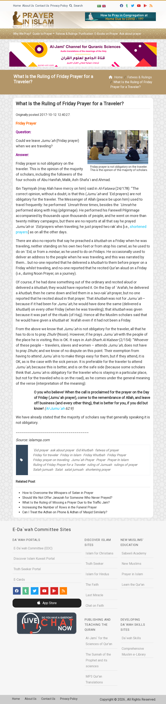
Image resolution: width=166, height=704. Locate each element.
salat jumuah (74, 469)
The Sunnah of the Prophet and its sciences (98, 660)
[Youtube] (139, 5)
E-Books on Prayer (106, 33)
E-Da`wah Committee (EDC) (33, 548)
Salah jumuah (43, 469)
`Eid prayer (40, 450)
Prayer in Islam (132, 574)
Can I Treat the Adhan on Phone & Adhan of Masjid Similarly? (64, 512)
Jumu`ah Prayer (82, 460)
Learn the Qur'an (133, 585)
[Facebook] (122, 5)
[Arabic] (99, 6)
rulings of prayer (125, 465)
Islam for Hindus (97, 574)
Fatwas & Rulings (67, 33)
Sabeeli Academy (134, 553)
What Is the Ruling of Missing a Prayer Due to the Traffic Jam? (66, 502)
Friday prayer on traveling (51, 460)
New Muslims (131, 564)
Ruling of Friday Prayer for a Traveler (59, 465)
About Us (28, 5)
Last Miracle (94, 595)
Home (17, 5)
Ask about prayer (130, 33)
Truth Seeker (94, 564)
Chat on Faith (95, 606)
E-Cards (19, 579)
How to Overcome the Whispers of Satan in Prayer (57, 493)
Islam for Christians (99, 553)
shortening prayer (97, 469)
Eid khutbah (84, 450)
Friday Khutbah (94, 455)
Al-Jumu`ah (55, 408)
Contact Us (42, 5)
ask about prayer (62, 450)
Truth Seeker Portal (27, 569)
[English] (103, 6)
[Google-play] (146, 5)
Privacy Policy (59, 5)
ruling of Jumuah (99, 465)
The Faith (92, 585)
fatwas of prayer (107, 450)
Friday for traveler (45, 455)
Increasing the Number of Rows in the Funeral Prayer (59, 507)
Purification (86, 33)
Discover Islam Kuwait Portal (34, 558)
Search (78, 5)
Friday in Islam (70, 455)
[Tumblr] (127, 5)
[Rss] (151, 5)
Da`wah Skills (131, 638)
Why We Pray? (22, 33)
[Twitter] (133, 5)
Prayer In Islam (118, 460)
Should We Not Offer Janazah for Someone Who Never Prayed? (67, 498)
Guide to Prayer (42, 33)
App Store (49, 603)
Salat (59, 469)
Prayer (100, 460)
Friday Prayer (116, 455)
